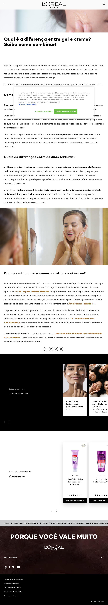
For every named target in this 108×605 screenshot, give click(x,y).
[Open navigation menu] (104, 3)
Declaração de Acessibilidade (13, 579)
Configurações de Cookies (12, 587)
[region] (54, 102)
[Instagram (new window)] (5, 567)
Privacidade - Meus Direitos (13, 591)
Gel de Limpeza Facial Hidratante (31, 291)
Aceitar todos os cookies (65, 111)
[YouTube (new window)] (18, 567)
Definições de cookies (44, 111)
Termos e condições (10, 596)
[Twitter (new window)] (13, 567)
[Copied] (56, 349)
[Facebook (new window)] (9, 567)
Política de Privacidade (11, 583)
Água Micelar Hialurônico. (81, 303)
